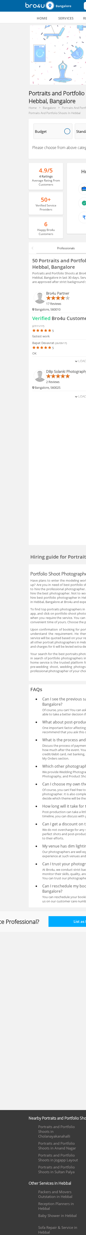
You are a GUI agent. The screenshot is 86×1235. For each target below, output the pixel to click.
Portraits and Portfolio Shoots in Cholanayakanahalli (56, 1131)
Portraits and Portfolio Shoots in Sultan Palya (56, 1169)
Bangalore (63, 6)
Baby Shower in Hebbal (57, 1215)
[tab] (42, 18)
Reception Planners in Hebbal (56, 1206)
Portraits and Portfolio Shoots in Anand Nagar (57, 1145)
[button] (64, 5)
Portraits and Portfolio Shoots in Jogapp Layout (58, 1157)
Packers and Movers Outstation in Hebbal (55, 1194)
